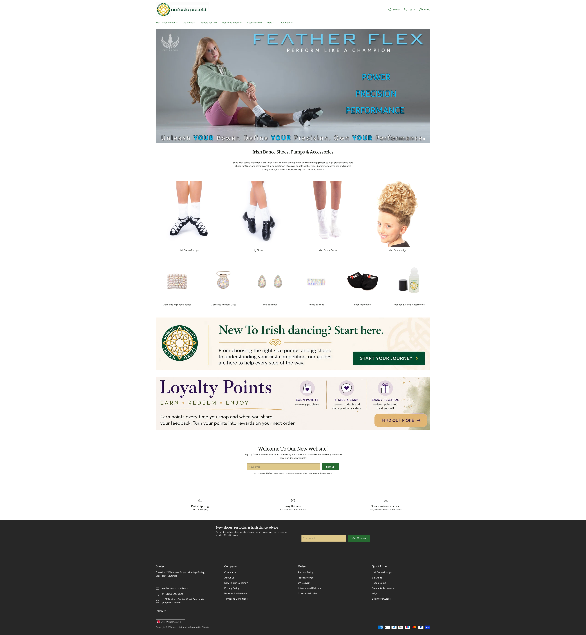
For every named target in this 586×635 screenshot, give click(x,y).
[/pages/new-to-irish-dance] (293, 344)
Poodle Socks (379, 582)
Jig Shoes (377, 577)
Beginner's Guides (381, 598)
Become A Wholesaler (236, 593)
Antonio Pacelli (180, 627)
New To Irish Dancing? (236, 582)
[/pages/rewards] (293, 403)
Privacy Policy (231, 588)
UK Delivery (304, 582)
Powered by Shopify (199, 627)
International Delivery (309, 588)
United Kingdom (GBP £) (171, 622)
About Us (229, 577)
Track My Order (306, 577)
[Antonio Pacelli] (182, 9)
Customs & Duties (307, 593)
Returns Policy (305, 572)
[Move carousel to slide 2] (396, 139)
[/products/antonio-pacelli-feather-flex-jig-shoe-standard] (293, 86)
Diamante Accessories (383, 588)
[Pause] (424, 139)
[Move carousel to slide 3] (412, 139)
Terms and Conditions (236, 598)
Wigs (374, 593)
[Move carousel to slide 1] (379, 139)
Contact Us (230, 572)
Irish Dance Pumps (382, 572)
